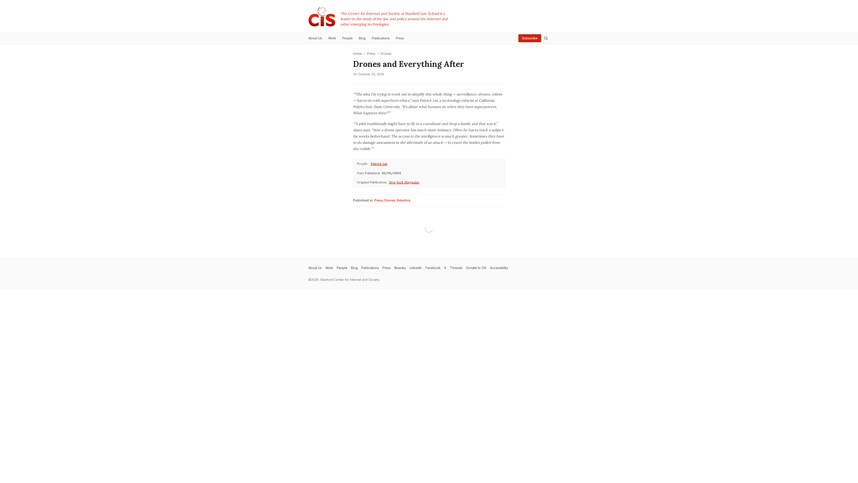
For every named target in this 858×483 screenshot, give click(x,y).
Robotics (403, 200)
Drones (389, 200)
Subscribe (530, 38)
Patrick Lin (379, 164)
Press (378, 200)
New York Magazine (404, 182)
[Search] (546, 38)
